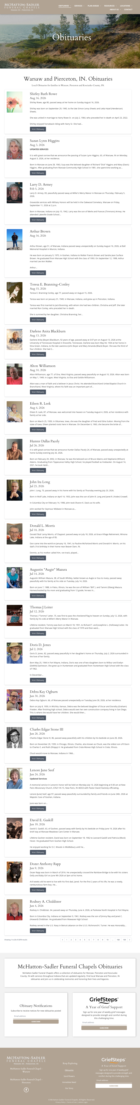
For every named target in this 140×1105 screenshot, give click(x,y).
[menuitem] (65, 6)
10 (107, 940)
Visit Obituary (38, 129)
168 (118, 940)
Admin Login (83, 1102)
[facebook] (26, 1090)
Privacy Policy (60, 1102)
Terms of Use (72, 1102)
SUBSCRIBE (36, 1021)
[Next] (130, 940)
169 (124, 940)
